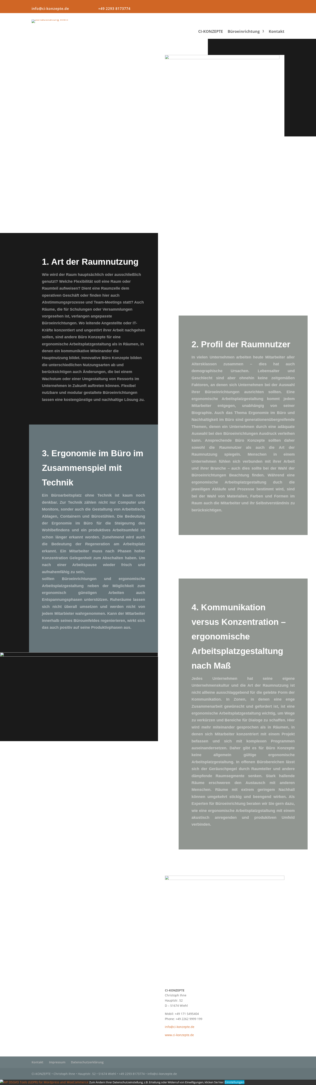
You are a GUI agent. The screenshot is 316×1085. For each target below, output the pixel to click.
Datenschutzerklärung (87, 1062)
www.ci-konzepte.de (179, 1035)
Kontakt (276, 32)
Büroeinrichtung (244, 32)
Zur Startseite (91, 968)
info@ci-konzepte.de (50, 8)
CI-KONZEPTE (210, 32)
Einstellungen (234, 1082)
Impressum (57, 1062)
